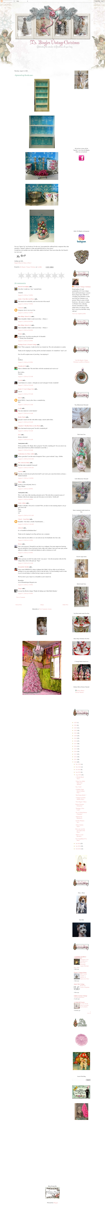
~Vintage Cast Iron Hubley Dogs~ (80, 798)
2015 (75, 749)
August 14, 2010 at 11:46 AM (26, 524)
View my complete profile (79, 313)
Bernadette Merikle (23, 567)
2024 (75, 725)
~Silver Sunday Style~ (79, 825)
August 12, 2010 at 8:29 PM (25, 340)
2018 (75, 741)
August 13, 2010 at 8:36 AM (25, 439)
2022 (75, 730)
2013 (75, 754)
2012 (75, 757)
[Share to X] (49, 267)
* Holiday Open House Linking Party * (79, 790)
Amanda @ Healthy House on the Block (29, 426)
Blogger (56, 1202)
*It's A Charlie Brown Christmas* (81, 813)
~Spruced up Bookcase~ (79, 817)
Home (42, 604)
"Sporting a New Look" (79, 809)
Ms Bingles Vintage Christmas (82, 287)
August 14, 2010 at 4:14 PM (25, 540)
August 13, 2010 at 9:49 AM (25, 450)
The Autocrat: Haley (24, 462)
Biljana (20, 482)
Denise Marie (21, 417)
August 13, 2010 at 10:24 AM (26, 459)
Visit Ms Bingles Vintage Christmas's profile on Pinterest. (81, 361)
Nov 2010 (78, 767)
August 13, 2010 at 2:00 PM (25, 489)
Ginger (20, 588)
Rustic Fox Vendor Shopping (84, 986)
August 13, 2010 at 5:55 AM (25, 394)
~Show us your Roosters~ (79, 835)
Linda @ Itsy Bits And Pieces (26, 299)
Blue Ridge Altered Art (24, 316)
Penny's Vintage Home (80, 972)
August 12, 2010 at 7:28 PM (25, 295)
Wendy (20, 334)
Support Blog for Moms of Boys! (22, 263)
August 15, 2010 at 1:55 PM (25, 584)
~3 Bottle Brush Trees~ (79, 777)
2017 (75, 743)
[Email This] (46, 267)
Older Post (65, 604)
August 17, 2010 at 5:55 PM (25, 593)
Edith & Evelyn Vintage (80, 996)
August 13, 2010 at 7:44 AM (25, 431)
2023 (75, 728)
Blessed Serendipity (23, 286)
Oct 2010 (78, 769)
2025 (75, 722)
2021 (75, 733)
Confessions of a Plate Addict (26, 454)
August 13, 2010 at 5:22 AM (25, 376)
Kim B (20, 398)
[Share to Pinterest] (53, 267)
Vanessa (20, 471)
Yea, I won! (78, 787)
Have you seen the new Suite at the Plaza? (80, 830)
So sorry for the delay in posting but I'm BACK (84, 1005)
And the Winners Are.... (79, 821)
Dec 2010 (78, 764)
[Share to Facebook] (51, 267)
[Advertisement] (52, 56)
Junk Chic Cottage (79, 984)
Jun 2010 (78, 846)
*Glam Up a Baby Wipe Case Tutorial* (80, 782)
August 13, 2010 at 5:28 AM (25, 385)
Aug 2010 (78, 775)
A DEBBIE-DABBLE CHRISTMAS (80, 957)
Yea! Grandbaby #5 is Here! (81, 839)
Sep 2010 (78, 772)
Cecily (19, 408)
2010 (75, 762)
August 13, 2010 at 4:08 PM (25, 499)
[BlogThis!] (48, 267)
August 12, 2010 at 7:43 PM (25, 312)
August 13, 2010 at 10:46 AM (26, 467)
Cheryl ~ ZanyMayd (23, 519)
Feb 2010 (78, 849)
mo (19, 556)
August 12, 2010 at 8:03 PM (25, 321)
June (19, 434)
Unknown (21, 308)
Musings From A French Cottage (27, 344)
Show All (89, 1012)
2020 (75, 735)
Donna (20, 544)
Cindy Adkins (22, 503)
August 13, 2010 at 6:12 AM (25, 404)
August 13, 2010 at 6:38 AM (25, 422)
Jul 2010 (78, 843)
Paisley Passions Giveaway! (79, 805)
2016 (75, 746)
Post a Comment (20, 597)
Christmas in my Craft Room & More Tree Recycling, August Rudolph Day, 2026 (81, 963)
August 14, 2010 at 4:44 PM (25, 552)
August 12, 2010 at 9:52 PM (25, 362)
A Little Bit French (79, 1002)
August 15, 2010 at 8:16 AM (25, 563)
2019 (75, 738)
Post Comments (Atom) (45, 609)
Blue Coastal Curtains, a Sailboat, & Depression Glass (84, 976)
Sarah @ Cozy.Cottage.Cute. (26, 389)
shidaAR (20, 528)
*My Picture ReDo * (80, 795)
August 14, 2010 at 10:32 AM (26, 515)
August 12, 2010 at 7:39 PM (25, 304)
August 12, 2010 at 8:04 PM (25, 330)
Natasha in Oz (22, 366)
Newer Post (19, 604)
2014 (75, 751)
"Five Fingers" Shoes (80, 802)
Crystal (20, 380)
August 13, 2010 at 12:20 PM (25, 478)
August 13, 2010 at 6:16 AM (25, 413)
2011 (75, 759)
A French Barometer (79, 997)
